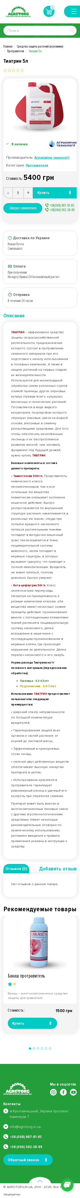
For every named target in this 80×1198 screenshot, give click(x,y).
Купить (18, 1023)
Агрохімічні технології (51, 157)
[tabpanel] (40, 974)
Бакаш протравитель (26, 976)
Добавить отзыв (58, 868)
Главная (7, 46)
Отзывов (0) (16, 868)
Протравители (15, 51)
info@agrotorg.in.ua (25, 1127)
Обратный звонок (23, 1159)
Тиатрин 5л (35, 51)
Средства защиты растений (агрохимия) (40, 46)
